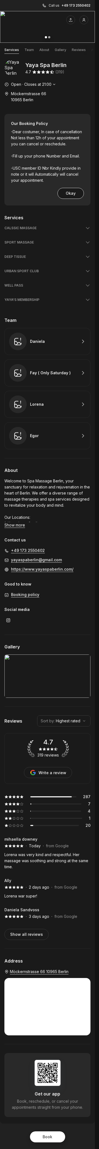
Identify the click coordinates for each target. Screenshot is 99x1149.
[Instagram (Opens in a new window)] (8, 620)
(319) (59, 72)
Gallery (60, 50)
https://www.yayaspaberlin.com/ (42, 569)
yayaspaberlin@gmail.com (36, 559)
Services (11, 50)
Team (29, 50)
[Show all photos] (47, 27)
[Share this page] (70, 19)
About (44, 50)
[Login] (83, 19)
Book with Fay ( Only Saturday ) (47, 373)
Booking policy (25, 594)
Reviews (79, 50)
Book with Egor (47, 436)
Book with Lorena (47, 404)
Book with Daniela (47, 341)
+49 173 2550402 (76, 5)
